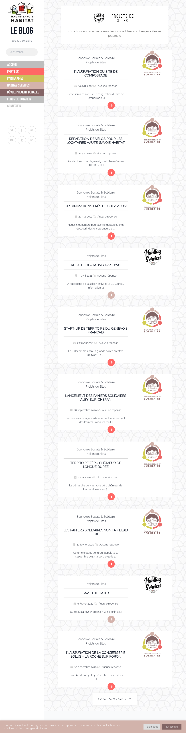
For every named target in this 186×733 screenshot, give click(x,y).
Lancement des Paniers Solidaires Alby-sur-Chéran (95, 397)
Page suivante (113, 699)
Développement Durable (23, 92)
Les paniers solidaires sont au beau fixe (96, 532)
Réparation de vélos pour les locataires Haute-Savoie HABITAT (96, 140)
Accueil (12, 65)
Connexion (14, 106)
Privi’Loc (13, 71)
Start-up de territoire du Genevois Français (96, 330)
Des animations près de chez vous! (96, 206)
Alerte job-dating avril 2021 (96, 265)
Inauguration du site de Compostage (96, 73)
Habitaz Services (18, 85)
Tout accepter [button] (171, 726)
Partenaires (15, 78)
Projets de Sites (96, 62)
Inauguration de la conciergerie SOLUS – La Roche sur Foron (95, 654)
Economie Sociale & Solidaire (96, 58)
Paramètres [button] (152, 726)
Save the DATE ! (96, 593)
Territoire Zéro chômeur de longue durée (95, 465)
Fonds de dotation (19, 99)
